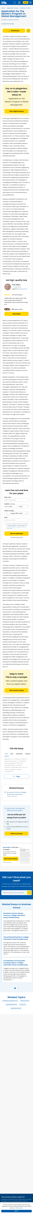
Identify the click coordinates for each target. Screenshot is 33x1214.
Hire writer (16, 314)
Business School (25, 8)
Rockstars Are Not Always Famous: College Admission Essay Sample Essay (14, 915)
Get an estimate (16, 533)
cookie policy (19, 1208)
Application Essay (12, 8)
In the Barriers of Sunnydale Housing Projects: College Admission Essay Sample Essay (15, 963)
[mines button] (6, 513)
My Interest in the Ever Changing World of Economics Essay (16, 793)
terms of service (12, 525)
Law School (23, 1004)
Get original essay (16, 111)
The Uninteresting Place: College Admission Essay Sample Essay (16, 938)
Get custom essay (16, 690)
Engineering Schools (11, 1004)
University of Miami (13, 20)
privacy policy (21, 525)
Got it (16, 1211)
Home (3, 8)
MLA (11, 754)
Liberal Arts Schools (16, 1008)
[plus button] (27, 513)
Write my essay (16, 834)
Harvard (19, 754)
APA (6, 754)
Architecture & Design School (10, 1000)
